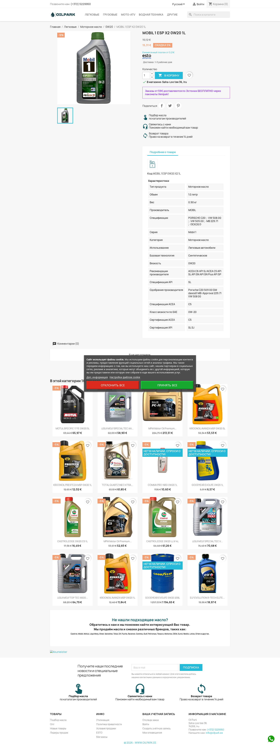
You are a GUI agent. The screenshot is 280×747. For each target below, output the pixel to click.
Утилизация (102, 720)
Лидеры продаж (59, 732)
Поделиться (161, 105)
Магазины (101, 736)
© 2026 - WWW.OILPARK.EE (140, 742)
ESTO (99, 732)
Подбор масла (58, 720)
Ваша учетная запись (158, 714)
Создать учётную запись (156, 728)
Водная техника (151, 14)
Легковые (92, 14)
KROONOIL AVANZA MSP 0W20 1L (117, 597)
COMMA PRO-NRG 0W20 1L (162, 484)
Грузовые (110, 14)
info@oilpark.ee (214, 732)
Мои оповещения (152, 732)
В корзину (168, 75)
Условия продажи (106, 728)
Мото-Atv (128, 14)
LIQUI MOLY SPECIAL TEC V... (207, 541)
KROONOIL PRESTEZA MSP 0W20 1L (72, 484)
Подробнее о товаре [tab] (163, 152)
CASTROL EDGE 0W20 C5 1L (72, 541)
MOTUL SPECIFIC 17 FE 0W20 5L (72, 428)
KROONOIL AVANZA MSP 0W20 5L (207, 428)
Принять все (167, 385)
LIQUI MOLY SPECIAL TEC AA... (117, 428)
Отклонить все (113, 385)
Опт (52, 724)
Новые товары (58, 728)
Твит (170, 105)
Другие (172, 14)
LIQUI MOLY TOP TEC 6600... (72, 597)
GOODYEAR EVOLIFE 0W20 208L (162, 597)
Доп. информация (97, 377)
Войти (145, 724)
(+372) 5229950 (81, 4)
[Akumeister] (140, 652)
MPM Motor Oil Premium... (162, 428)
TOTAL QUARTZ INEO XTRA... (117, 484)
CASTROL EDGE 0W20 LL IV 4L (162, 541)
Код (149, 173)
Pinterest (178, 105)
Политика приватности (109, 724)
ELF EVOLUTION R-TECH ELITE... (207, 597)
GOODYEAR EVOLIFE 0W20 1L (207, 484)
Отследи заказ (150, 720)
